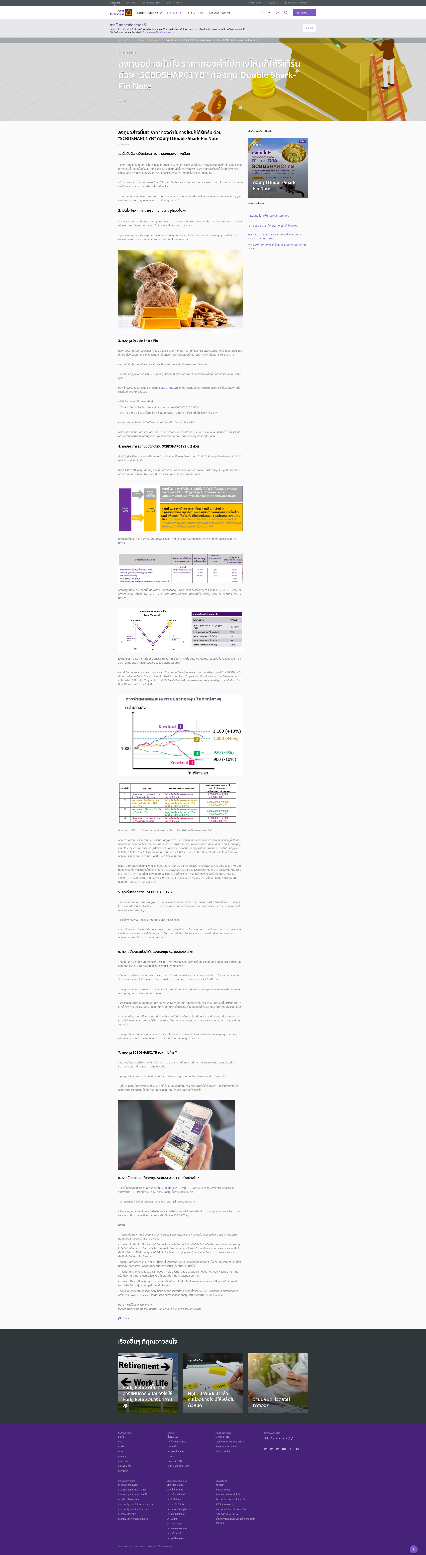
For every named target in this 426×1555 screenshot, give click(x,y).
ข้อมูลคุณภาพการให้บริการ (228, 1446)
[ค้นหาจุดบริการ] (277, 13)
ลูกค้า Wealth (173, 2)
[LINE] (271, 1448)
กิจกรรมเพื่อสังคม (175, 1451)
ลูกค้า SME (131, 2)
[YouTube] (284, 1448)
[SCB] (121, 12)
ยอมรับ (309, 28)
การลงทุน (122, 1456)
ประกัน (121, 1451)
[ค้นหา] (286, 13)
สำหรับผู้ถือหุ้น (255, 2)
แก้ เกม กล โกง (196, 13)
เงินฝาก (121, 1446)
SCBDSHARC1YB (168, 388)
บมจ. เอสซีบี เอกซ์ (175, 1485)
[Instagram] (297, 1448)
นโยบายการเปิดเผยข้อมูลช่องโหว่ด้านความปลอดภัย (235, 1521)
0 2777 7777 (279, 1438)
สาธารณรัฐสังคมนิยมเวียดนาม (132, 1509)
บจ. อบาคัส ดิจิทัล (175, 1504)
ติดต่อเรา (219, 1485)
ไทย (262, 12)
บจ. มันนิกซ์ (172, 1519)
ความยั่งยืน (172, 1446)
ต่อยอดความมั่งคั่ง (155, 40)
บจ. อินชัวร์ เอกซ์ (174, 1499)
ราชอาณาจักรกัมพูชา (128, 1485)
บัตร (120, 1441)
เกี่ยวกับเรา (273, 2)
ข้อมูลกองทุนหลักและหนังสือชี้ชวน (144, 1211)
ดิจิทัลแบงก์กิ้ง (124, 1466)
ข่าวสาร (170, 1456)
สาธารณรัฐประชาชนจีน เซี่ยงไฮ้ (132, 1494)
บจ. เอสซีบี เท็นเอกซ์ (176, 1514)
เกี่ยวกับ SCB (173, 1437)
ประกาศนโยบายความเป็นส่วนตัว (230, 1499)
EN (268, 12)
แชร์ (124, 101)
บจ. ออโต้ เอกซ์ (174, 1533)
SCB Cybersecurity (219, 13)
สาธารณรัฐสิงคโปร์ (127, 1514)
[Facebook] (265, 1448)
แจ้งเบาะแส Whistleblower (227, 1514)
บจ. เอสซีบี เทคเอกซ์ (176, 1538)
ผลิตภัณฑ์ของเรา (147, 13)
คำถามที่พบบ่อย (222, 1451)
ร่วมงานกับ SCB (174, 1461)
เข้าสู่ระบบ (302, 13)
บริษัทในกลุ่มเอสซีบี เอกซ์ (178, 1466)
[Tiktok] (277, 1448)
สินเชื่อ (121, 1437)
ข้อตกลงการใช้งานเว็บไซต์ (227, 1494)
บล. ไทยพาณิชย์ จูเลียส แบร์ (180, 1509)
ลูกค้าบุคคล (115, 2)
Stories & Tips (175, 13)
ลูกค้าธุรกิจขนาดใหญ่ (151, 2)
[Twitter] (290, 1448)
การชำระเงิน (123, 1461)
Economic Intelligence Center (229, 1441)
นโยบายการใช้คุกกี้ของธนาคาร (159, 32)
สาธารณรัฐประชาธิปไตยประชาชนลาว (135, 1504)
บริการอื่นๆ (123, 1471)
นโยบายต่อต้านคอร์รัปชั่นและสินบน (231, 1509)
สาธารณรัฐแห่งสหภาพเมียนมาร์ (133, 1519)
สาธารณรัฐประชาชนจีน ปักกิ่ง (132, 1489)
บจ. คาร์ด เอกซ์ (174, 1523)
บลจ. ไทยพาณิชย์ (175, 1489)
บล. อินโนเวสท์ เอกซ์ (176, 1494)
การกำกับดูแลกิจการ (176, 1441)
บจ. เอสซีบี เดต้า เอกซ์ (177, 1528)
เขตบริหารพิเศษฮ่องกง (128, 1499)
